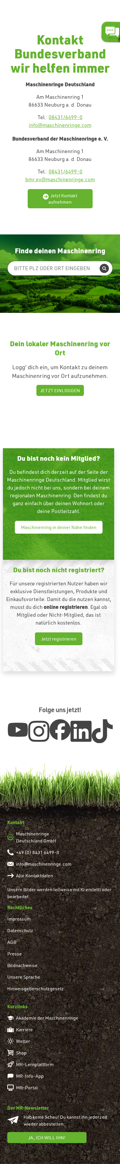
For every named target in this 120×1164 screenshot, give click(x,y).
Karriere (24, 1029)
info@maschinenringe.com (60, 125)
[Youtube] (17, 729)
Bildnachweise (22, 965)
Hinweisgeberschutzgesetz (35, 988)
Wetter (23, 1041)
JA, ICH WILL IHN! (47, 1137)
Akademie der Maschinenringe (47, 1018)
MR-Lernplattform (35, 1064)
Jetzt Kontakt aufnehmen (62, 199)
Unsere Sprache (23, 977)
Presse (14, 954)
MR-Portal (27, 1088)
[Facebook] (60, 729)
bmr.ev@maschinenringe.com (60, 179)
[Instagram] (38, 731)
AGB (11, 942)
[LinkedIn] (80, 731)
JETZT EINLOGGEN (60, 390)
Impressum (19, 919)
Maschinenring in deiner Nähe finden (58, 527)
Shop (21, 1053)
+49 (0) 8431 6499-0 (37, 852)
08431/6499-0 (65, 117)
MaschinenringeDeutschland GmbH (36, 837)
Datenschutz (20, 930)
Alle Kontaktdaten (34, 875)
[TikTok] (102, 731)
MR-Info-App (30, 1076)
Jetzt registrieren (58, 639)
